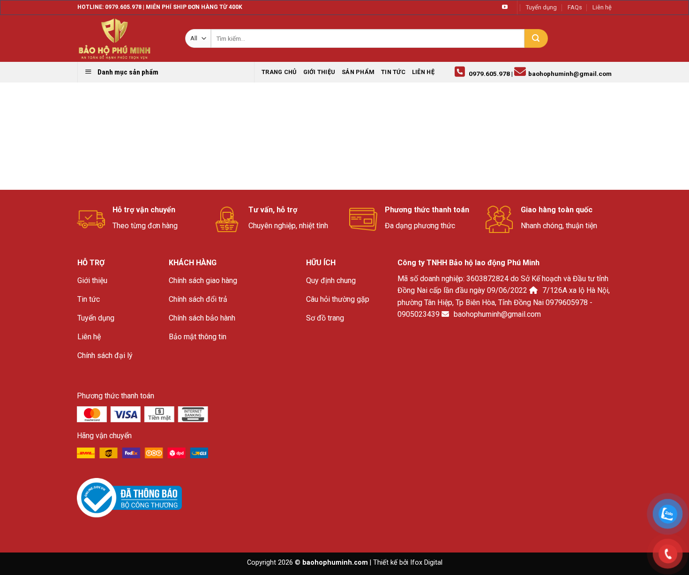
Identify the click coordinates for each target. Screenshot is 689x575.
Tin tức (393, 71)
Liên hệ (602, 7)
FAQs (575, 7)
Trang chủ (279, 71)
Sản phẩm (358, 71)
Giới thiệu (319, 71)
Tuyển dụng (541, 7)
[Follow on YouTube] (505, 7)
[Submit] (536, 38)
